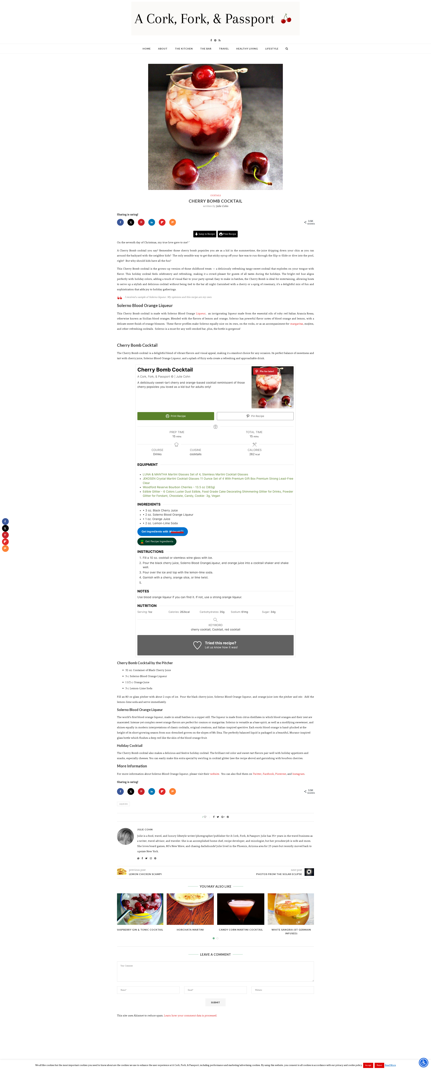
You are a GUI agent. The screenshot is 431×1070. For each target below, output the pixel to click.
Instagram (298, 773)
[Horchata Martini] (190, 909)
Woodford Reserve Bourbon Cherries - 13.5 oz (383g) (179, 487)
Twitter (257, 773)
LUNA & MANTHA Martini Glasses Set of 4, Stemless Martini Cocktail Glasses (195, 474)
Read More (390, 1065)
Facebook (268, 773)
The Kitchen (184, 48)
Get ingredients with (155, 531)
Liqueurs (123, 804)
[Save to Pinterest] (141, 222)
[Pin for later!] (265, 371)
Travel (224, 48)
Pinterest (280, 773)
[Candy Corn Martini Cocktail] (240, 909)
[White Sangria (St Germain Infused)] (291, 909)
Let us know (213, 647)
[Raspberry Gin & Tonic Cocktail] (139, 909)
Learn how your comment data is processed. (190, 1015)
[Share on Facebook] (120, 222)
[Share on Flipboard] (162, 222)
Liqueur (201, 313)
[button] (156, 541)
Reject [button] (379, 1065)
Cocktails (215, 195)
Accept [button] (368, 1065)
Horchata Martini (190, 929)
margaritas (296, 323)
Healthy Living (247, 48)
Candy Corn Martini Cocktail (241, 929)
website (214, 773)
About (163, 48)
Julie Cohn (222, 206)
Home (147, 48)
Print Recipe (229, 234)
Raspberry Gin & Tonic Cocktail (140, 929)
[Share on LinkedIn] (151, 222)
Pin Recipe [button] (257, 416)
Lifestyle (271, 48)
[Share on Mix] (172, 222)
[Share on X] (130, 222)
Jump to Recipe (206, 234)
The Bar (205, 48)
